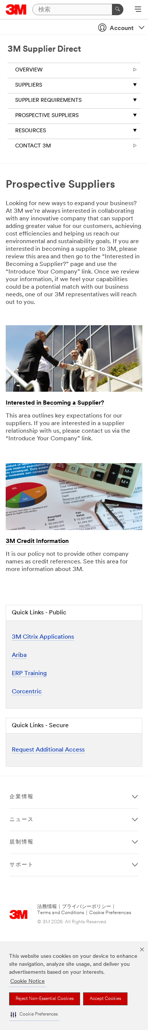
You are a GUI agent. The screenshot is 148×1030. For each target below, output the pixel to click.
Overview (29, 70)
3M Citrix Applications (43, 637)
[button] (34, 1014)
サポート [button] (21, 865)
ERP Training (29, 674)
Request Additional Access (48, 750)
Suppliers (28, 85)
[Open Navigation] (138, 10)
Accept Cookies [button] (105, 999)
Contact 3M (33, 146)
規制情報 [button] (21, 842)
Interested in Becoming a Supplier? (55, 403)
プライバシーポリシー (86, 906)
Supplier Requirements (48, 100)
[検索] (117, 9)
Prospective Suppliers (47, 116)
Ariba (19, 655)
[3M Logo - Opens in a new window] (16, 9)
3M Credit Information (37, 541)
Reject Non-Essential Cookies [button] (45, 999)
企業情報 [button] (21, 797)
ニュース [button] (21, 820)
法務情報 (47, 906)
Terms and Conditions (60, 912)
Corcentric (27, 692)
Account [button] (121, 28)
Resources (30, 131)
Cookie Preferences (110, 912)
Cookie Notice (27, 981)
